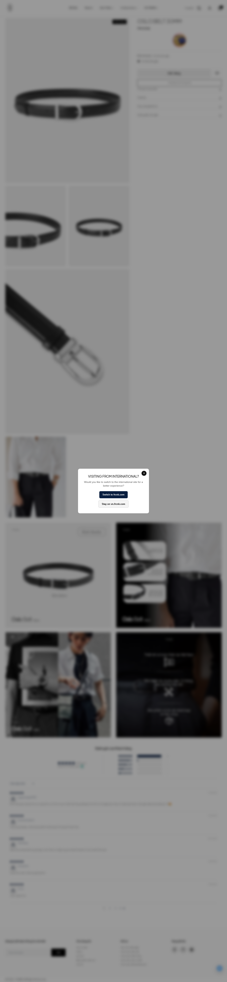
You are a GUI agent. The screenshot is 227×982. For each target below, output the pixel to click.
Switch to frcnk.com (113, 494)
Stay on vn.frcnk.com (113, 504)
